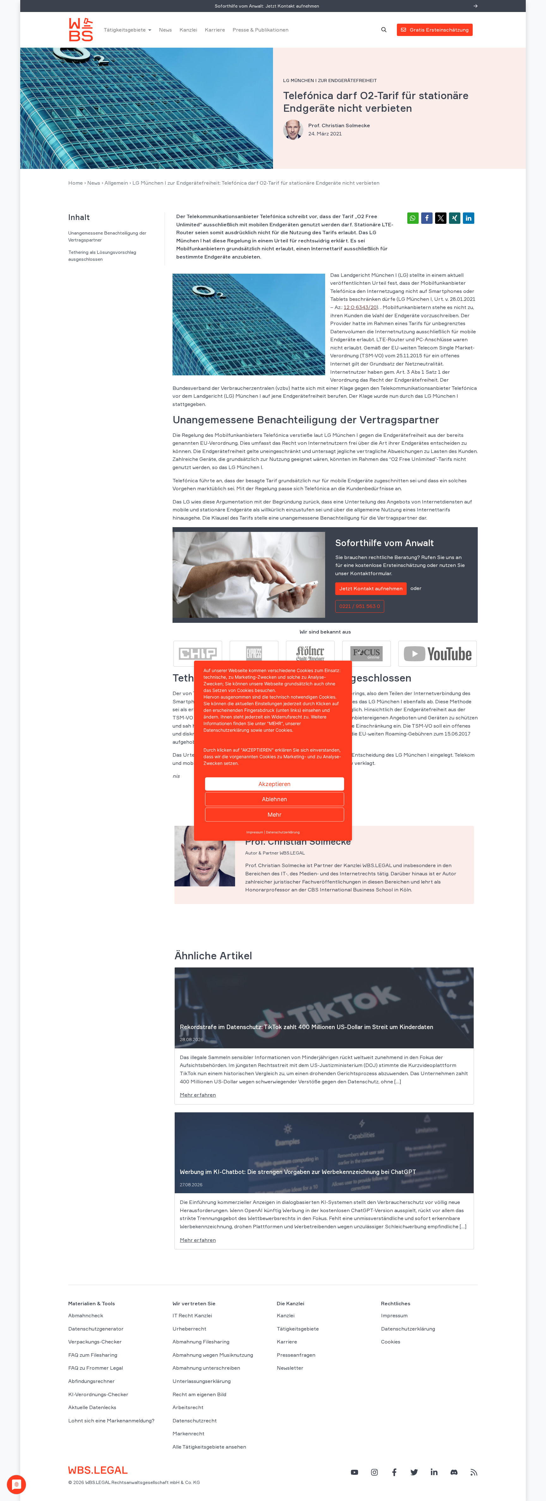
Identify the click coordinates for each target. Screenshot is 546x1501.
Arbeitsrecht (188, 1407)
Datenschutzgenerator (96, 1328)
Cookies (390, 1341)
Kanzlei (188, 30)
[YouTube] (354, 1472)
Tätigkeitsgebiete (125, 30)
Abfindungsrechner (91, 1381)
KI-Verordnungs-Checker (98, 1394)
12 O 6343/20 (360, 307)
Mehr (275, 814)
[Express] (254, 653)
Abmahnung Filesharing (201, 1341)
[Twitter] (414, 1472)
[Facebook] (394, 1472)
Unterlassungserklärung (202, 1381)
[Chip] (198, 653)
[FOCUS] (366, 653)
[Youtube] (437, 653)
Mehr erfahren (198, 1095)
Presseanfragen (296, 1355)
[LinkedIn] (434, 1472)
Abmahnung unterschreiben (206, 1368)
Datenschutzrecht (195, 1420)
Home (75, 183)
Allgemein (116, 183)
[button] (413, 218)
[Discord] (454, 1472)
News (165, 30)
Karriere (215, 30)
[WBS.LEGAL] (81, 29)
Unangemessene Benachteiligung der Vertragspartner (107, 236)
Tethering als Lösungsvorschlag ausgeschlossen (102, 255)
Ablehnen (274, 798)
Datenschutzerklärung (408, 1328)
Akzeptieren (274, 783)
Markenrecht (188, 1433)
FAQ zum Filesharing (92, 1355)
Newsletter (290, 1368)
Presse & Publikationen (260, 30)
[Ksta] (310, 653)
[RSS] (474, 1472)
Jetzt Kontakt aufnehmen (371, 588)
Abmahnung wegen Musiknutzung (213, 1355)
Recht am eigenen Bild (199, 1394)
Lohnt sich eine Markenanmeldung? (111, 1420)
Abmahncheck (85, 1315)
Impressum (394, 1315)
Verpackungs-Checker (95, 1341)
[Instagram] (374, 1472)
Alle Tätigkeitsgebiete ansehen (209, 1447)
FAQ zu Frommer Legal (95, 1368)
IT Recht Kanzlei (192, 1315)
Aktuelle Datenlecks (92, 1407)
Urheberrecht (189, 1328)
